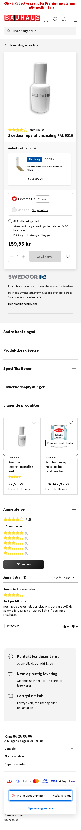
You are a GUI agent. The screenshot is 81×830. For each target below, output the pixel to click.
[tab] (14, 578)
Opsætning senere (40, 808)
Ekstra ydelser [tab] (14, 756)
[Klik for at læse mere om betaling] (40, 781)
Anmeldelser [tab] (14, 509)
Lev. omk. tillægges (19, 489)
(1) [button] (26, 537)
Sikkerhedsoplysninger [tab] (24, 386)
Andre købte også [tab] (19, 331)
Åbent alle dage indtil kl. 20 (35, 663)
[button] (23, 564)
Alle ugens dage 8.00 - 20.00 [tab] (23, 738)
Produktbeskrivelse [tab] (21, 350)
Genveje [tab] (10, 748)
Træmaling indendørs (24, 45)
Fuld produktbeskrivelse (23, 303)
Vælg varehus (40, 210)
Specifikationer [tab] (17, 368)
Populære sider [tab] (15, 764)
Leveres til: (26, 199)
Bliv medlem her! (41, 7)
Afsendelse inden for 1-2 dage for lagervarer (40, 683)
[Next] (76, 454)
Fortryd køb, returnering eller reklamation (37, 705)
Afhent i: (25, 210)
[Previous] (5, 454)
